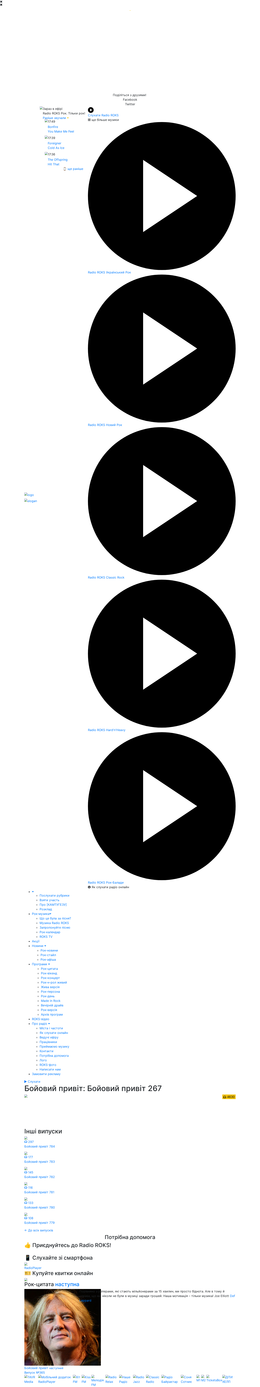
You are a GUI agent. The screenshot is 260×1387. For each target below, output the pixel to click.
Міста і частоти (51, 1028)
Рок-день (48, 996)
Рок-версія (49, 1010)
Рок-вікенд (49, 973)
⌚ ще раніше (73, 169)
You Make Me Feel (61, 131)
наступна (67, 1284)
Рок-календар (50, 932)
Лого (43, 1060)
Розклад (46, 909)
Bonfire (53, 127)
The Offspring (58, 160)
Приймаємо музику (54, 1046)
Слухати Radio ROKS (103, 115)
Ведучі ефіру (49, 1037)
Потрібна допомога (54, 1056)
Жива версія (50, 987)
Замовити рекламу (46, 1074)
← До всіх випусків (38, 1230)
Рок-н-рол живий (54, 982)
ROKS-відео (40, 1019)
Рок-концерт (50, 978)
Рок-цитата (49, 969)
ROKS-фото (48, 1065)
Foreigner (54, 143)
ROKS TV (46, 937)
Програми (40, 964)
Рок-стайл (48, 955)
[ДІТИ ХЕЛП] (229, 1381)
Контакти (46, 1051)
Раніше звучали (54, 118)
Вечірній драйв (52, 1005)
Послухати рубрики (54, 895)
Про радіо (40, 1023)
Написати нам (50, 1069)
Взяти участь (49, 900)
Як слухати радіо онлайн (110, 887)
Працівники (48, 1042)
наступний (56, 1368)
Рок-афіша (48, 959)
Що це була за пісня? (55, 918)
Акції (35, 941)
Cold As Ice (56, 148)
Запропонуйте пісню (55, 927)
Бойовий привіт (36, 1368)
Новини (38, 946)
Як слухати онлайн (54, 1033)
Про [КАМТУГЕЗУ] (53, 904)
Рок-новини (49, 950)
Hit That (53, 164)
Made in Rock (51, 1001)
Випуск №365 (34, 1372)
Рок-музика (40, 914)
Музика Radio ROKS (54, 923)
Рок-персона (50, 991)
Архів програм (52, 1014)
